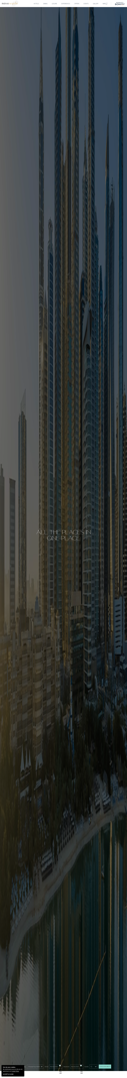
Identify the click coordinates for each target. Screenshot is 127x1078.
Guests (86, 1066)
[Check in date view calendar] (60, 1066)
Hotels (36, 4)
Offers (76, 4)
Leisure (54, 4)
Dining (45, 4)
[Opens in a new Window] (120, 3)
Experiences (65, 4)
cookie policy (15, 1071)
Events (86, 4)
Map (104, 4)
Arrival (46, 1066)
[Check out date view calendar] (81, 1066)
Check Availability (105, 1066)
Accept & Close (8, 1074)
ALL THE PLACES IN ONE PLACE (63, 535)
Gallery (95, 4)
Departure (66, 1066)
